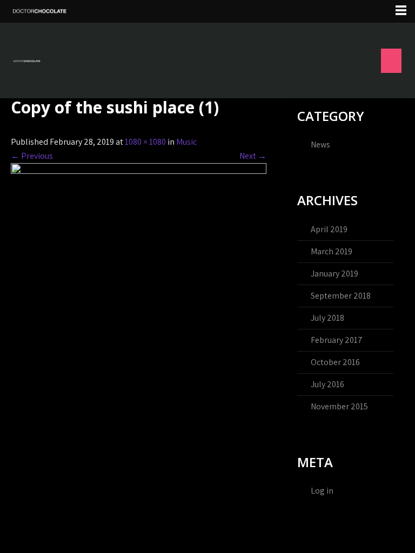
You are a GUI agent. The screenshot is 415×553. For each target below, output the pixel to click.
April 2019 (329, 229)
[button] (391, 61)
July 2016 (327, 384)
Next (252, 155)
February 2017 (337, 340)
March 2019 (331, 251)
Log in (322, 490)
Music (186, 141)
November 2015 (339, 406)
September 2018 (341, 295)
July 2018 (327, 317)
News (320, 144)
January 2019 (334, 273)
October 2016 (335, 362)
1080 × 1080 (145, 141)
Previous (32, 155)
